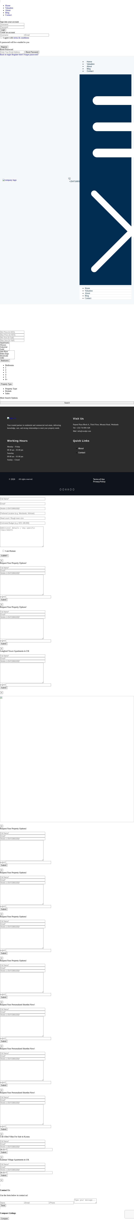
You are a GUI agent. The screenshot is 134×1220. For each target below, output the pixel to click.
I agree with (16, 38)
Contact (8, 15)
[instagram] (73, 489)
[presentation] (4, 343)
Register (4, 47)
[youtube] (70, 489)
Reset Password (32, 52)
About (7, 10)
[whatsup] (63, 489)
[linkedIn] (68, 489)
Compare (4, 1219)
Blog (7, 13)
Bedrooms (5, 361)
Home (7, 5)
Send (3, 1206)
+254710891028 (76, 181)
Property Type (6, 384)
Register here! (17, 54)
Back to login (5, 54)
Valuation (9, 8)
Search (67, 403)
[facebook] (60, 489)
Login (3, 30)
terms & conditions (21, 38)
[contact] (3, 1183)
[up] (1, 1183)
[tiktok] (65, 489)
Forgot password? (31, 54)
